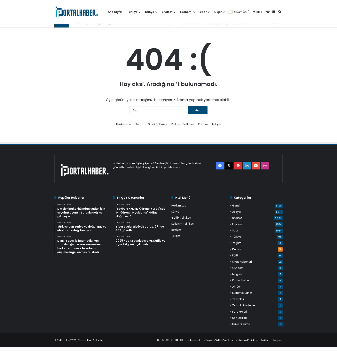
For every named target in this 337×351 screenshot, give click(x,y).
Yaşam (236, 243)
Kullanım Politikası (182, 124)
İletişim (216, 124)
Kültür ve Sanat (242, 293)
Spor (203, 12)
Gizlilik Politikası (157, 124)
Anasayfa (115, 12)
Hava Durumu (241, 324)
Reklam (203, 124)
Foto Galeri (239, 312)
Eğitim (236, 255)
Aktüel (236, 287)
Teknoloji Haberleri (244, 305)
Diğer (218, 12)
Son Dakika (239, 318)
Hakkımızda (123, 124)
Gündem (238, 268)
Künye (139, 124)
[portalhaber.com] (76, 12)
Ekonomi (186, 12)
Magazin (237, 274)
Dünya (149, 12)
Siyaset (167, 12)
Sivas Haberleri (242, 262)
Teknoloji (238, 299)
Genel (236, 205)
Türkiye (132, 12)
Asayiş (236, 212)
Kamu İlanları (240, 280)
